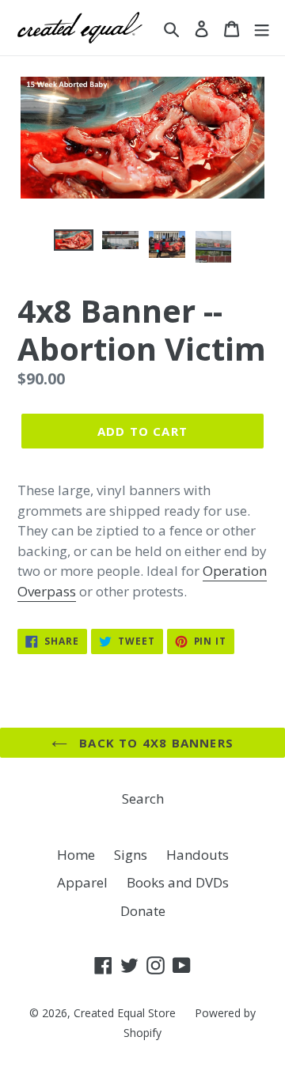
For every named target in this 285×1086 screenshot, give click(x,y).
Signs (130, 855)
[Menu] (262, 27)
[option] (73, 246)
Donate (142, 911)
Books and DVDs (178, 882)
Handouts (197, 855)
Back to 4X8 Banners (154, 743)
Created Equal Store (125, 1012)
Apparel (82, 882)
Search (143, 798)
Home (76, 855)
